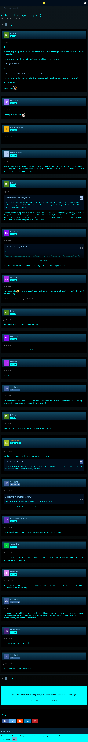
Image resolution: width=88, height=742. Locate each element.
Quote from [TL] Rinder (16, 246)
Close (14, 739)
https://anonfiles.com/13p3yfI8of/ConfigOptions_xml (23, 73)
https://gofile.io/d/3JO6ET (13, 64)
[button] (3, 3)
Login (54, 700)
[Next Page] (12, 24)
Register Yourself (39, 700)
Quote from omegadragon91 (18, 496)
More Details (6, 739)
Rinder (6, 18)
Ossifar (20, 299)
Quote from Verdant (14, 461)
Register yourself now (41, 694)
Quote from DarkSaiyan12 (17, 197)
